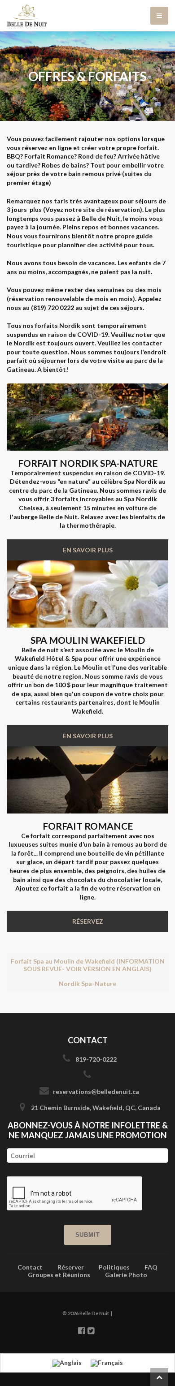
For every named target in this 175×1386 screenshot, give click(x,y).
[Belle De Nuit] (87, 15)
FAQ (151, 1267)
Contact (30, 1267)
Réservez (87, 921)
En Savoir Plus (88, 550)
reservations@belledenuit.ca (96, 1091)
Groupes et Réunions (59, 1274)
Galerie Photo (126, 1274)
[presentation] (75, 1193)
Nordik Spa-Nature (87, 983)
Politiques (114, 1267)
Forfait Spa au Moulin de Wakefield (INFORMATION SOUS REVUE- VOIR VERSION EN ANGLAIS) (88, 965)
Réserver (70, 1267)
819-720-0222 (96, 1059)
